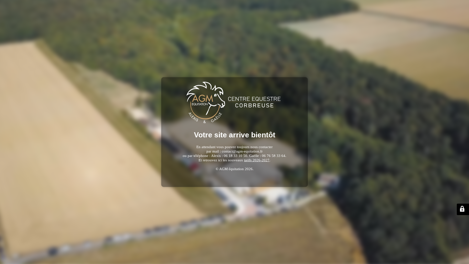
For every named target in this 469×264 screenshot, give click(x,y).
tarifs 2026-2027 (256, 160)
